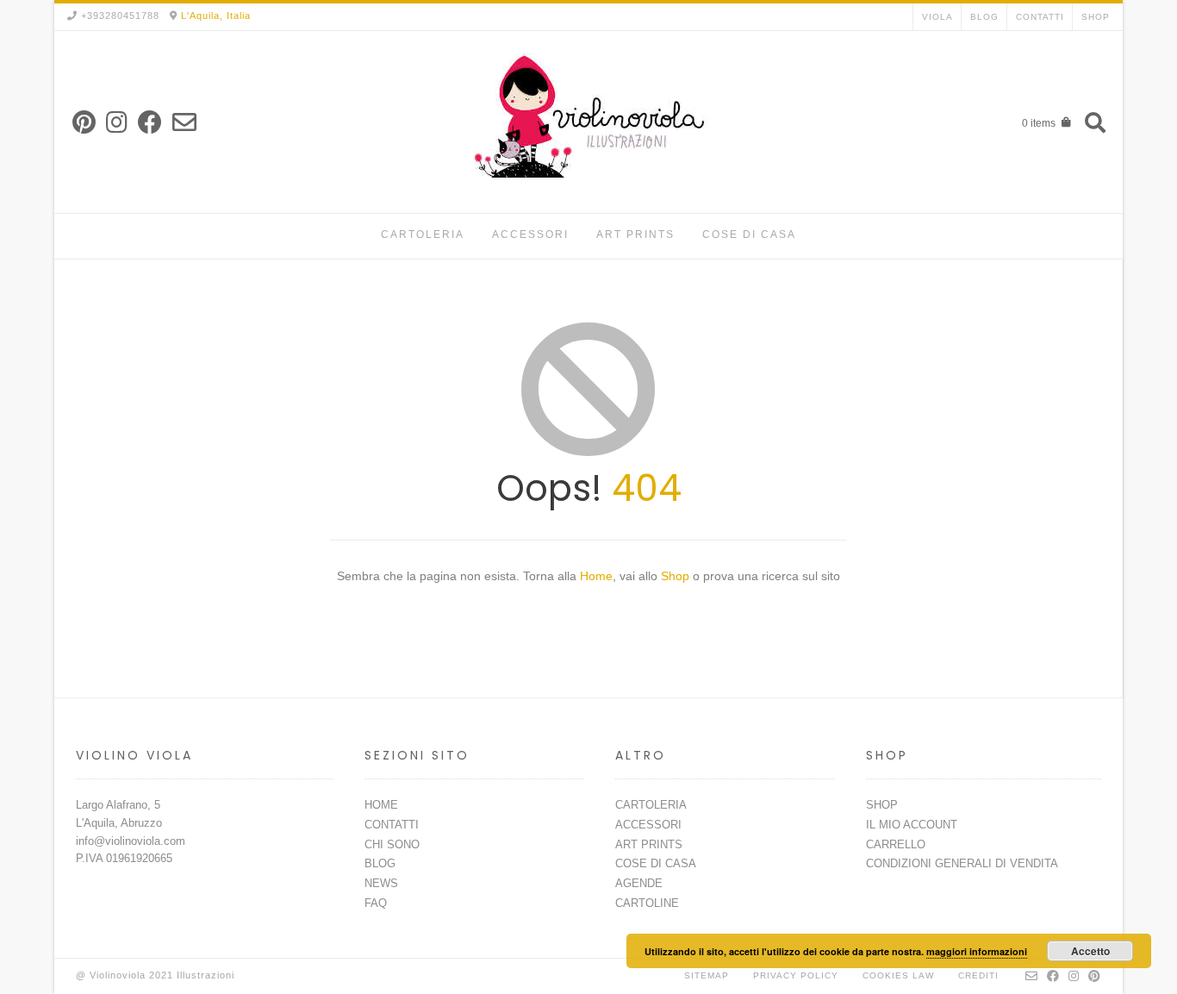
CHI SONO (392, 844)
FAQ (375, 903)
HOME (381, 804)
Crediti (978, 975)
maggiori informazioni (976, 951)
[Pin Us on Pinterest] (84, 123)
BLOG (984, 17)
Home (596, 576)
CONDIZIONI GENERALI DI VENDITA (962, 863)
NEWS (381, 883)
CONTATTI (1040, 17)
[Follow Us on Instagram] (117, 123)
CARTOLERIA (422, 234)
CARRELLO (895, 844)
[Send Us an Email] (184, 123)
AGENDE (639, 883)
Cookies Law (898, 975)
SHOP (1095, 17)
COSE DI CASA (749, 234)
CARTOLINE (647, 903)
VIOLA (937, 17)
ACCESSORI (530, 234)
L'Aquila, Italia (216, 15)
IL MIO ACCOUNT (911, 824)
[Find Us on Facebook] (150, 123)
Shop (677, 576)
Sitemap (706, 975)
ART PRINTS (635, 234)
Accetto (1090, 951)
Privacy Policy (795, 975)
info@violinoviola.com (130, 841)
